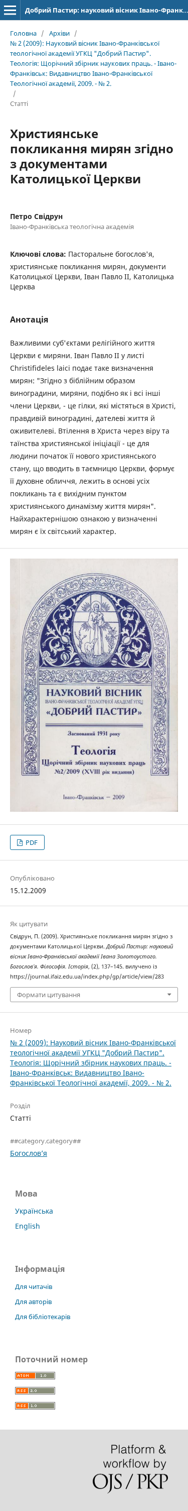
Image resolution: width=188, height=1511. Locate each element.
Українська (34, 1211)
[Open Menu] (10, 10)
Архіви (59, 33)
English (27, 1226)
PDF (31, 842)
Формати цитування (48, 994)
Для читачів (33, 1286)
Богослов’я (28, 1153)
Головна (23, 33)
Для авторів (33, 1301)
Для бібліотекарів (42, 1316)
